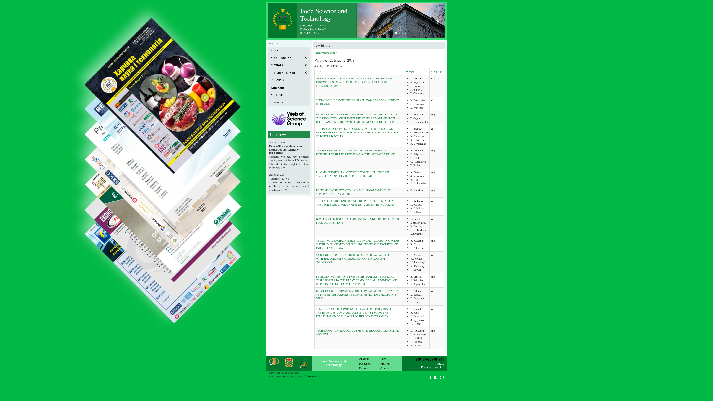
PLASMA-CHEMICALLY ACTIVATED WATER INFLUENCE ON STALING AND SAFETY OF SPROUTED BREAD (352, 174)
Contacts (278, 102)
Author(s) (408, 71)
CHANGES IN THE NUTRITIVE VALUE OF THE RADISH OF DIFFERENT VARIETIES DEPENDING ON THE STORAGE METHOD (355, 152)
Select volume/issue (325, 52)
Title (318, 71)
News (274, 50)
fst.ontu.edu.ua (312, 376)
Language (436, 71)
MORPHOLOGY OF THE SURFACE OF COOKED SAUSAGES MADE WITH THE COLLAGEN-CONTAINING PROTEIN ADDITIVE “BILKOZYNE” (355, 258)
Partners (277, 87)
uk (277, 43)
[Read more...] (284, 167)
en (271, 43)
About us (364, 359)
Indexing (277, 80)
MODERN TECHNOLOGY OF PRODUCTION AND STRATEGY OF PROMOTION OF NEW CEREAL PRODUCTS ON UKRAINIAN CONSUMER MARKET (354, 82)
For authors (365, 363)
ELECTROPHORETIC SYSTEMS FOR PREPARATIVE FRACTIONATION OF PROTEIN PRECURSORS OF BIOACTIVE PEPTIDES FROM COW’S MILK (357, 294)
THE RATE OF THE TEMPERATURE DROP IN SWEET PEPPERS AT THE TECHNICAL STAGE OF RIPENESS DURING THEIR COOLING (355, 202)
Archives (277, 95)
